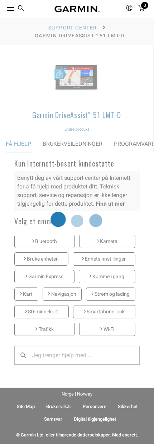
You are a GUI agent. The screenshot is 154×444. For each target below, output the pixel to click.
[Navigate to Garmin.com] (77, 9)
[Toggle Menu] (4, 7)
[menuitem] (21, 9)
